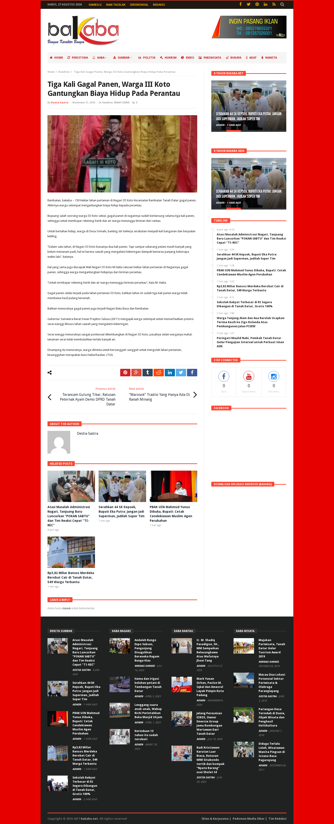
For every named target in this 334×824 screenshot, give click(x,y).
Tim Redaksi (278, 818)
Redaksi (159, 4)
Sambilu (95, 4)
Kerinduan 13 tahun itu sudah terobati (146, 735)
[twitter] (181, 372)
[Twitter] (248, 4)
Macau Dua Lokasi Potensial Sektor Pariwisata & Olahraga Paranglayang (272, 683)
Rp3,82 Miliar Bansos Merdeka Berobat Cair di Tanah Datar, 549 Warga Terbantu (70, 577)
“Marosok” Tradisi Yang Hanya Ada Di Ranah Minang (159, 394)
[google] (136, 372)
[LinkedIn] (265, 4)
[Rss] (274, 4)
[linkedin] (170, 372)
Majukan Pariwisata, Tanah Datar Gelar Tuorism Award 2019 (272, 648)
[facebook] (192, 372)
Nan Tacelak (115, 4)
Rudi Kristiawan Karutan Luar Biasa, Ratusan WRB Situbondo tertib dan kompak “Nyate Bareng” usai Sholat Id (210, 760)
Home (51, 71)
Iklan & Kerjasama (215, 818)
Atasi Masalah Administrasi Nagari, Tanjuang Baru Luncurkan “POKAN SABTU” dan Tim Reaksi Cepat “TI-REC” (68, 516)
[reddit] (159, 372)
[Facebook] (240, 4)
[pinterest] (125, 372)
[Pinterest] (257, 4)
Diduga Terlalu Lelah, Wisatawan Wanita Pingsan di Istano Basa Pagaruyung (272, 752)
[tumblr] (147, 372)
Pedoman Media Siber (248, 818)
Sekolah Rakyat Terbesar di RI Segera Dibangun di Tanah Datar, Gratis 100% (84, 786)
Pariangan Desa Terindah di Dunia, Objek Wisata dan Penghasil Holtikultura (272, 717)
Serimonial (139, 4)
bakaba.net (89, 818)
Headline (64, 71)
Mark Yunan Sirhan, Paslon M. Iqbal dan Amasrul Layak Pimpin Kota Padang (210, 687)
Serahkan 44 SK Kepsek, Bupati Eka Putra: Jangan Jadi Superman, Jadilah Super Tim (122, 511)
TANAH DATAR (122, 102)
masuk (66, 608)
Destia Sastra (59, 102)
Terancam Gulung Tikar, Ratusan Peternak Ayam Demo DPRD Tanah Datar (87, 396)
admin (220, 125)
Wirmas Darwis (145, 665)
